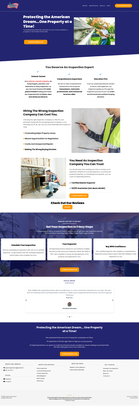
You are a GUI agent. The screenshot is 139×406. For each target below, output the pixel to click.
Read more (69, 295)
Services (85, 5)
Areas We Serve (93, 5)
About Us (102, 5)
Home (108, 5)
